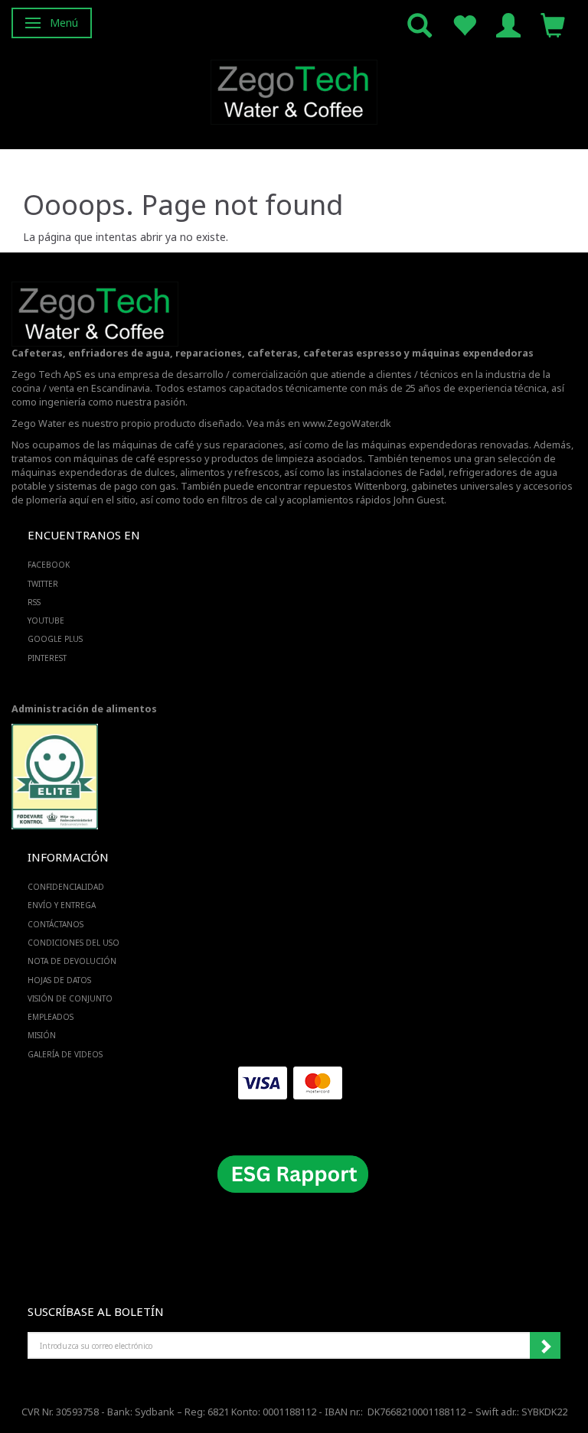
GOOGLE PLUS (55, 638)
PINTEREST (47, 658)
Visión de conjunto (70, 998)
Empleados (51, 1016)
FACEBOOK (49, 564)
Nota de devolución (72, 961)
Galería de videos (65, 1054)
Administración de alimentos (84, 708)
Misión (42, 1035)
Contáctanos (55, 924)
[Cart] (553, 24)
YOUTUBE (46, 620)
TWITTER (43, 583)
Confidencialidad (66, 886)
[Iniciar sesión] (508, 24)
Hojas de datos (59, 980)
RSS (34, 602)
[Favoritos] (464, 24)
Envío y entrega (62, 905)
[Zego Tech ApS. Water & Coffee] (294, 89)
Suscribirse (545, 1346)
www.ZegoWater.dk (346, 423)
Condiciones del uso (73, 942)
